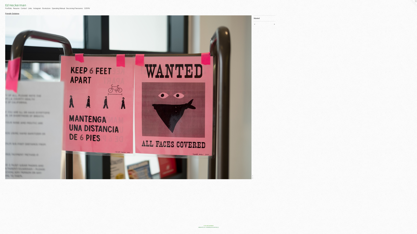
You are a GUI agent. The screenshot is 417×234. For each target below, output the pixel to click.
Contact (24, 8)
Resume (16, 8)
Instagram (37, 8)
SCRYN (87, 8)
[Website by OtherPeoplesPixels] (412, 4)
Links (30, 8)
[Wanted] (128, 97)
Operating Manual (58, 8)
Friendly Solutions (12, 14)
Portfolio (8, 8)
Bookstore (46, 8)
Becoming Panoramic (74, 8)
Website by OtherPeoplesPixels (208, 227)
